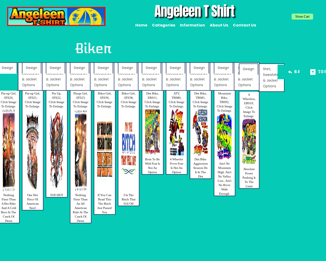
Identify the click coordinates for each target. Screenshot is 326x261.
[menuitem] (141, 25)
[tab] (31, 68)
